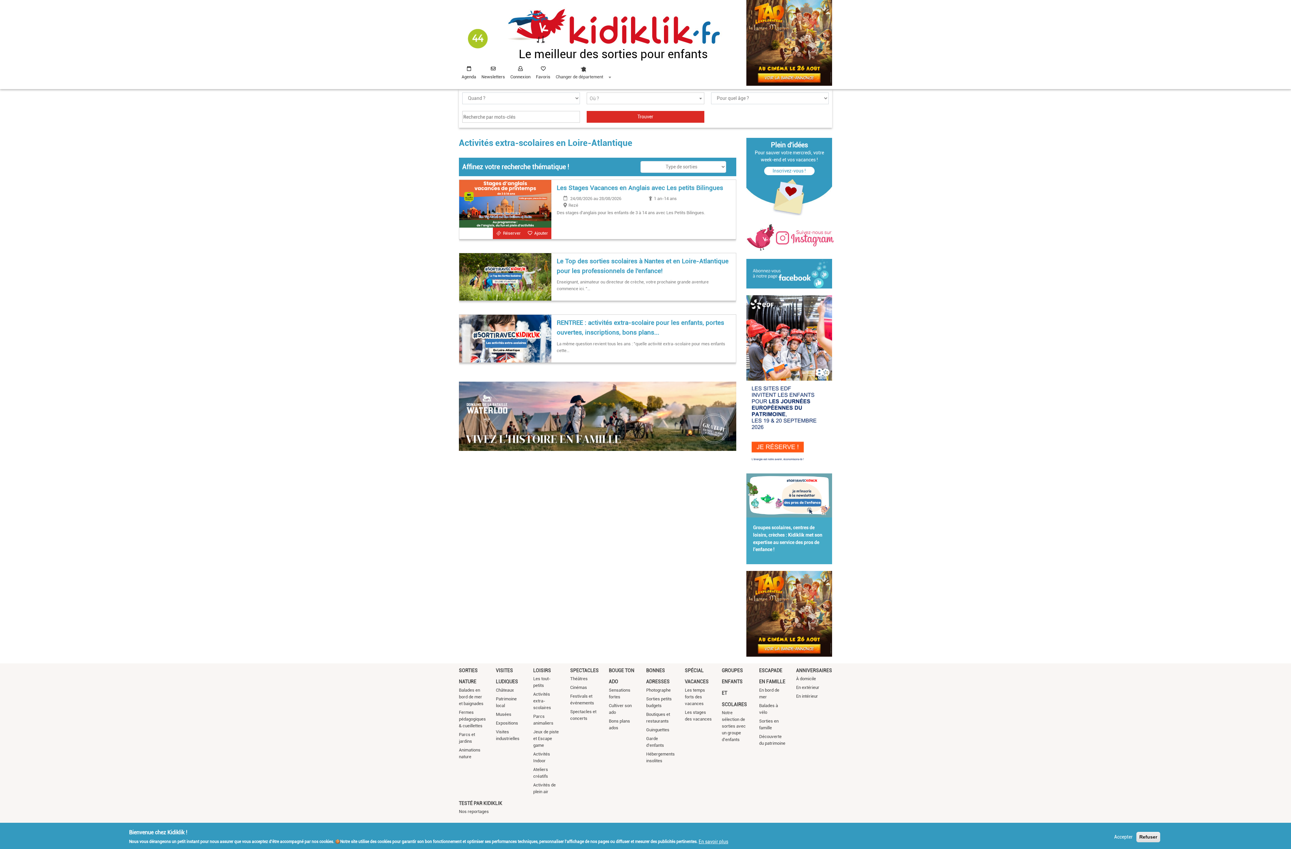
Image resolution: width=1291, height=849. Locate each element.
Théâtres (579, 678)
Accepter (1123, 837)
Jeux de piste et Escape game (546, 738)
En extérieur (807, 687)
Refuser (1148, 837)
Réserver (512, 233)
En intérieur (807, 696)
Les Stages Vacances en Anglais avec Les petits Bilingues (640, 188)
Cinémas (578, 687)
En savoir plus (713, 841)
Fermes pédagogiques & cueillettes (472, 719)
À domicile (806, 678)
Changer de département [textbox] (579, 76)
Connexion (520, 76)
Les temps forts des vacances (695, 697)
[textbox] (645, 99)
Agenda (469, 76)
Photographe (658, 690)
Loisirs (542, 670)
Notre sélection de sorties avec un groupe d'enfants (734, 726)
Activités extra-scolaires (542, 701)
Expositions (507, 723)
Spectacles (584, 670)
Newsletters (493, 76)
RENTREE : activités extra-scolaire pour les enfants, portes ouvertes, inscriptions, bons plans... (640, 327)
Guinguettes (657, 729)
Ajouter (541, 233)
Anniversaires (814, 670)
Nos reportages (474, 811)
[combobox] (583, 71)
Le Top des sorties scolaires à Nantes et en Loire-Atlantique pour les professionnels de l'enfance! (643, 266)
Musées (503, 714)
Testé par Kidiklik (480, 803)
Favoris (543, 76)
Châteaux (505, 690)
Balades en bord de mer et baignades (471, 697)
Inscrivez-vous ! (789, 170)
